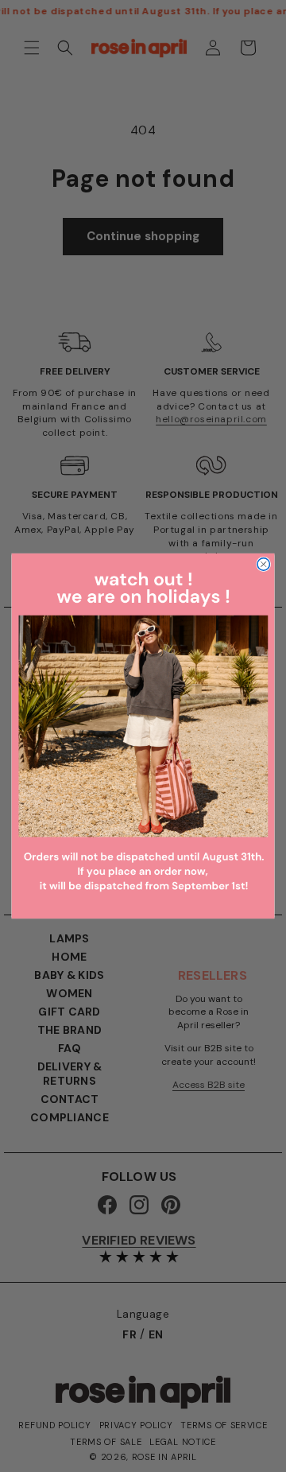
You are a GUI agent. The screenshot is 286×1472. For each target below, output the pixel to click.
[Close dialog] (263, 564)
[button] (143, 736)
